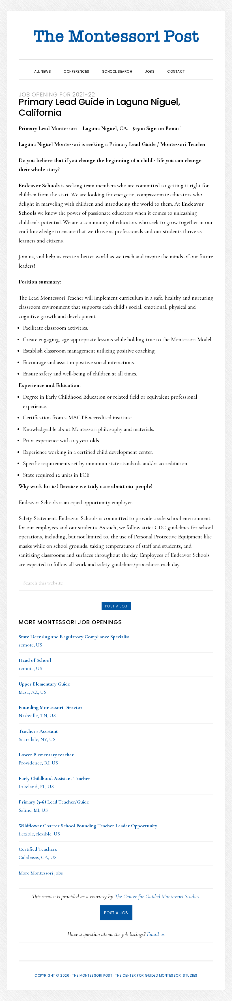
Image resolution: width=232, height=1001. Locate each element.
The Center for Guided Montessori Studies (157, 896)
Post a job (116, 606)
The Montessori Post (116, 37)
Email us (156, 934)
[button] (197, 66)
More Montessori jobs (41, 873)
